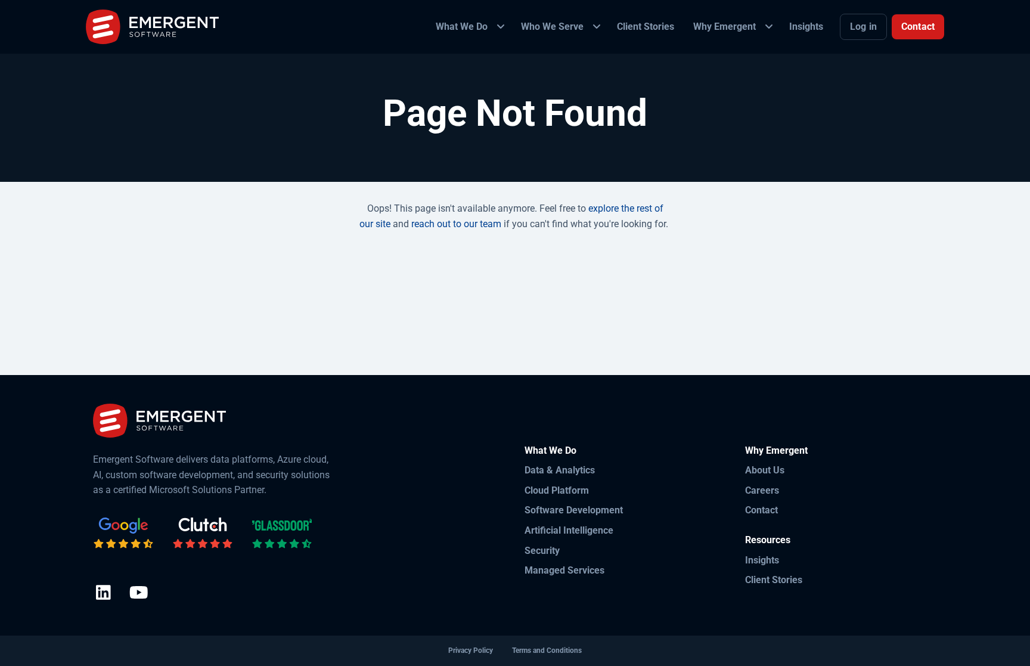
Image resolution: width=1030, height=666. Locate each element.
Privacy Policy (470, 650)
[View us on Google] (123, 533)
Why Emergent (776, 450)
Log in (863, 26)
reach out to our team (456, 224)
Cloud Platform (557, 490)
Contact (918, 26)
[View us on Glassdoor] (282, 533)
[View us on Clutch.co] (202, 533)
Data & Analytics (560, 470)
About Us (764, 470)
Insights (762, 560)
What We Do (550, 450)
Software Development (574, 510)
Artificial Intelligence (569, 530)
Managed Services (564, 570)
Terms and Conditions (547, 650)
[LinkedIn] (103, 593)
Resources (767, 540)
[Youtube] (138, 593)
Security (542, 550)
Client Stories (773, 580)
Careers (762, 490)
